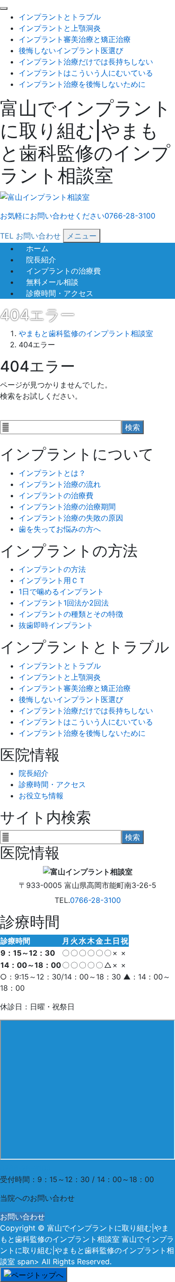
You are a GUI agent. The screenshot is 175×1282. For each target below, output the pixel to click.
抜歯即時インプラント (56, 625)
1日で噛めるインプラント (61, 591)
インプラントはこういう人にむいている (86, 72)
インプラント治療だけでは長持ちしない (86, 61)
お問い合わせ (22, 1216)
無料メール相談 (52, 282)
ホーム (37, 248)
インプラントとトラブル (60, 16)
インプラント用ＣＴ (52, 580)
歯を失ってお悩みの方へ (60, 529)
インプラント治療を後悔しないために (82, 84)
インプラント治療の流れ (60, 484)
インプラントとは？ (52, 473)
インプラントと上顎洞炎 (60, 28)
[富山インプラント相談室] (45, 197)
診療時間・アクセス (59, 293)
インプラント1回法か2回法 (64, 602)
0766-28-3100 (95, 900)
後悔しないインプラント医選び (71, 50)
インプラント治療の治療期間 (67, 506)
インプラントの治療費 (63, 270)
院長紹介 (41, 259)
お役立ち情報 (41, 795)
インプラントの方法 (52, 569)
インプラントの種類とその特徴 (71, 614)
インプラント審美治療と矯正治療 (75, 39)
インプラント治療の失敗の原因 (71, 517)
